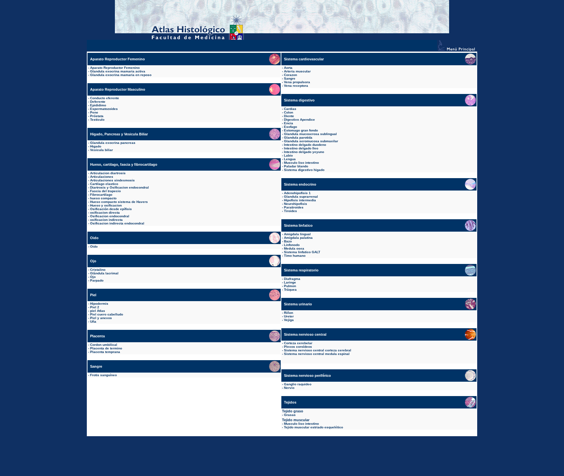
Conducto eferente (104, 98)
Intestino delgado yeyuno (304, 152)
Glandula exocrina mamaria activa (117, 71)
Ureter (289, 316)
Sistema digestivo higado (304, 170)
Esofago (290, 127)
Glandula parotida (298, 137)
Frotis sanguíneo (103, 375)
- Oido (93, 246)
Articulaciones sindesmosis (112, 180)
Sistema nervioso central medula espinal (317, 354)
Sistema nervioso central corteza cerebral (317, 350)
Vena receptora (296, 85)
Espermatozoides (104, 109)
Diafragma (292, 279)
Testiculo (97, 119)
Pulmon (290, 286)
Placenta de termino (106, 348)
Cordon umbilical (103, 344)
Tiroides (290, 211)
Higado (95, 146)
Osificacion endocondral (109, 216)
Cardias (290, 109)
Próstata (96, 116)
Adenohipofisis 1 (297, 193)
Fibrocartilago (101, 194)
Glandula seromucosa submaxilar (311, 141)
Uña (93, 321)
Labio (288, 155)
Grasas (290, 415)
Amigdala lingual (297, 234)
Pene (94, 112)
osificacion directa (105, 212)
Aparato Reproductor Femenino (115, 67)
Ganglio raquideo (297, 384)
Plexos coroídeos (298, 346)
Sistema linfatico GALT (302, 252)
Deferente (97, 101)
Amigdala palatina (298, 237)
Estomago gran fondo (301, 130)
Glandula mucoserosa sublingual (310, 134)
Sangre (289, 78)
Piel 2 (94, 307)
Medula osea (294, 248)
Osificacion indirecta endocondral (117, 223)
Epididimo (98, 105)
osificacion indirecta (106, 220)
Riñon (288, 313)
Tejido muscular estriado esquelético (313, 427)
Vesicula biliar (101, 150)
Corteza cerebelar (298, 343)
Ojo (93, 277)
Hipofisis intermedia (300, 200)
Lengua (290, 159)
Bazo (288, 241)
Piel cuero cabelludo (106, 314)
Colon (288, 112)
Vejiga (289, 320)
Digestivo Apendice (299, 119)
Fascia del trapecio (105, 191)
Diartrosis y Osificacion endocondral (119, 187)
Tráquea (290, 289)
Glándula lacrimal (104, 273)
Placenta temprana (105, 352)
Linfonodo (292, 245)
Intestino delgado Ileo (301, 148)
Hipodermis (99, 303)
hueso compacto (103, 198)
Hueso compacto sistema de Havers (119, 202)
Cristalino (97, 269)
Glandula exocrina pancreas (112, 143)
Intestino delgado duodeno (305, 144)
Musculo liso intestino (301, 162)
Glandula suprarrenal (301, 196)
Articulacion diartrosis (108, 173)
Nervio (289, 388)
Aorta (288, 67)
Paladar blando (296, 166)
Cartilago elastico (104, 184)
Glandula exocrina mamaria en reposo (120, 75)
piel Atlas (97, 311)
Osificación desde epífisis (111, 209)
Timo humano (295, 255)
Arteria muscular (297, 71)
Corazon (290, 75)
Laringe (290, 282)
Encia (288, 123)
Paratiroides (294, 207)
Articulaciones (101, 176)
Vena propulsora (297, 82)
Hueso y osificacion (106, 205)
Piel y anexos (101, 318)
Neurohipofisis (295, 204)
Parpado (96, 280)
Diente (289, 116)
